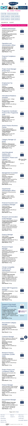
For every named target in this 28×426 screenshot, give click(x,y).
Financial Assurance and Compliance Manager (9, 203)
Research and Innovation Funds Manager (10, 217)
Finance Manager (7, 234)
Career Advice (3, 418)
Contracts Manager (8, 336)
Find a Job (2, 414)
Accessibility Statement (22, 420)
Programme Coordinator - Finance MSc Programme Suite (10, 112)
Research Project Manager (7, 247)
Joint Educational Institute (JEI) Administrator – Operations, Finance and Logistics (9, 156)
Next (17, 411)
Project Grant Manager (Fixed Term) (9, 70)
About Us (12, 414)
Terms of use (20, 414)
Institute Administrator (9, 29)
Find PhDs (2, 416)
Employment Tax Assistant (7, 84)
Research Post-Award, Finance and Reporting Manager (9, 306)
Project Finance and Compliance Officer (8, 370)
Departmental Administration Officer (8, 189)
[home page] (13, 5)
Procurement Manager (9, 399)
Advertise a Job (3, 422)
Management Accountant (10, 173)
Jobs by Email (3, 420)
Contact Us (12, 416)
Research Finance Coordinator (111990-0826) (8, 354)
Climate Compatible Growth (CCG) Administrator (8, 268)
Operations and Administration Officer (8, 44)
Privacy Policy (21, 416)
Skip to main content (5, 1)
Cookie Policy (21, 418)
